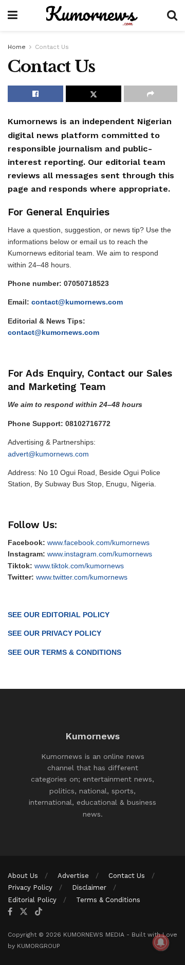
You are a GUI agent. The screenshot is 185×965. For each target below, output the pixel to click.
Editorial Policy (32, 900)
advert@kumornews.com (48, 454)
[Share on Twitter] (93, 94)
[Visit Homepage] (92, 15)
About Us (23, 875)
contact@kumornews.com (77, 302)
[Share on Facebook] (35, 94)
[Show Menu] (12, 15)
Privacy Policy (30, 887)
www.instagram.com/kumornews (99, 554)
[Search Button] (172, 15)
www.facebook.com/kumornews (98, 542)
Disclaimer (89, 887)
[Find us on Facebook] (10, 912)
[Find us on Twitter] (24, 912)
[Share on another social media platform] (150, 94)
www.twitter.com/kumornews (81, 577)
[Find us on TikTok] (38, 912)
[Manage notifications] (161, 942)
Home (17, 46)
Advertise (73, 875)
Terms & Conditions (108, 900)
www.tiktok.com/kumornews (79, 566)
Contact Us (52, 46)
